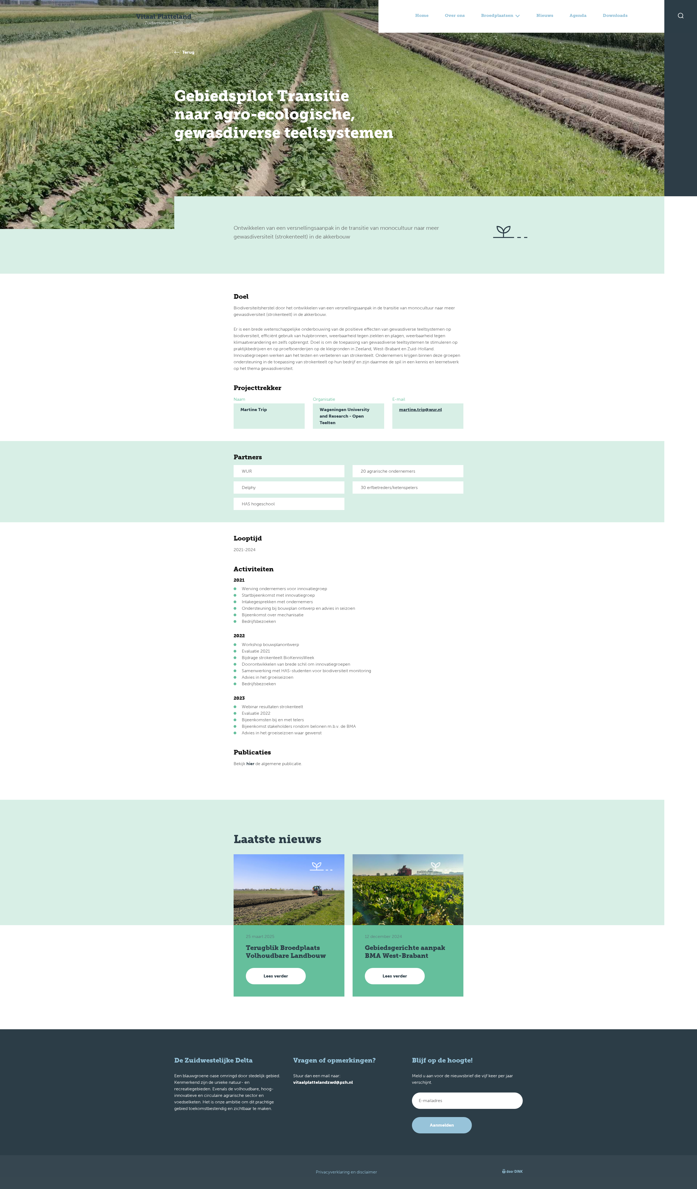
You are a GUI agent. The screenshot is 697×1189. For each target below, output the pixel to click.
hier (250, 763)
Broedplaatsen (497, 15)
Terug (188, 52)
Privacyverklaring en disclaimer (346, 1172)
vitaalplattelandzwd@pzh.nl (323, 1082)
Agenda (578, 15)
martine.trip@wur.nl (420, 409)
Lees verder (276, 976)
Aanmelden (442, 1125)
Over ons (455, 15)
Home (422, 15)
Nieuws (544, 15)
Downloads (615, 15)
